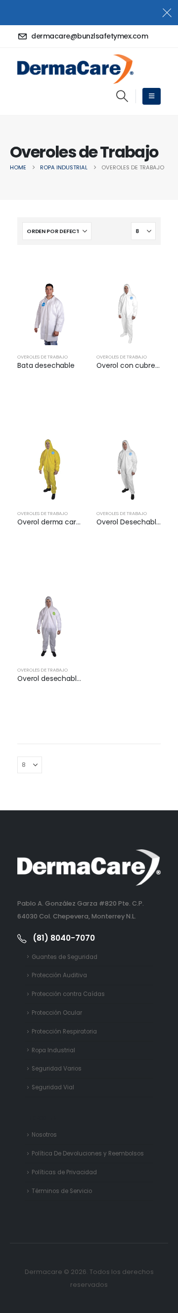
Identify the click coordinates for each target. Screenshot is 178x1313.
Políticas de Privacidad (64, 1172)
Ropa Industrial (53, 1050)
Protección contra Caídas (68, 994)
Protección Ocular (57, 1013)
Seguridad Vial (53, 1087)
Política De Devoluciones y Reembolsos (88, 1153)
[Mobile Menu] (151, 96)
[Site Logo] (75, 69)
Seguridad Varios (57, 1069)
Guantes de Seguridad (64, 957)
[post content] (49, 313)
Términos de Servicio (62, 1191)
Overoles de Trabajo (42, 357)
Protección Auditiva (59, 975)
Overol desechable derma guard (72, 678)
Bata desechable (46, 365)
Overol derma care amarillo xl (66, 522)
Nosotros (44, 1135)
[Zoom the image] (89, 855)
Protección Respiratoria (64, 1031)
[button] (122, 96)
